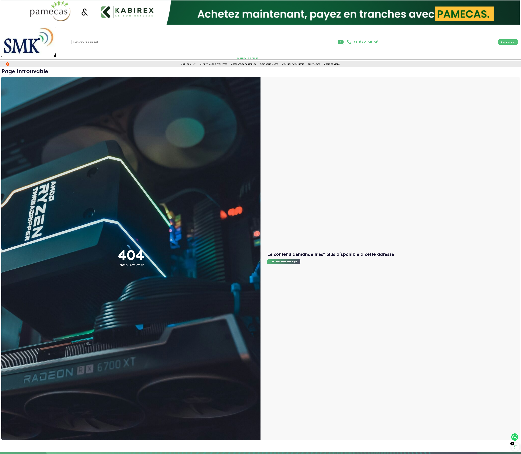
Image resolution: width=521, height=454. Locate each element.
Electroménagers (269, 64)
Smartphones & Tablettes (213, 64)
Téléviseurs (314, 64)
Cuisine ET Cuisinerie (293, 64)
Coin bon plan (188, 64)
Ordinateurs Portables (243, 64)
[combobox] (208, 42)
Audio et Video (332, 64)
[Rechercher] (341, 42)
